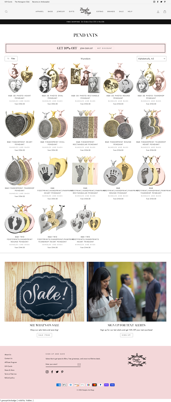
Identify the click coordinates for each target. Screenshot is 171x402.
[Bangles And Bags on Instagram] (47, 371)
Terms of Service (10, 374)
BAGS (50, 11)
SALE (121, 11)
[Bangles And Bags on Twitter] (57, 371)
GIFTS (71, 11)
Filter (13, 58)
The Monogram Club (22, 2)
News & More (9, 370)
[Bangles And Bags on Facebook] (52, 371)
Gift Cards (8, 2)
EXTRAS (100, 11)
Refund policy (10, 378)
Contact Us (8, 358)
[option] (85, 22)
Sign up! (126, 335)
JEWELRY (61, 11)
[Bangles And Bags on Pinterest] (62, 371)
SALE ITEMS (44, 335)
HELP (130, 11)
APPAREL (40, 11)
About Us (8, 354)
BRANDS (111, 11)
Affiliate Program (11, 362)
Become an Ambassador (41, 2)
